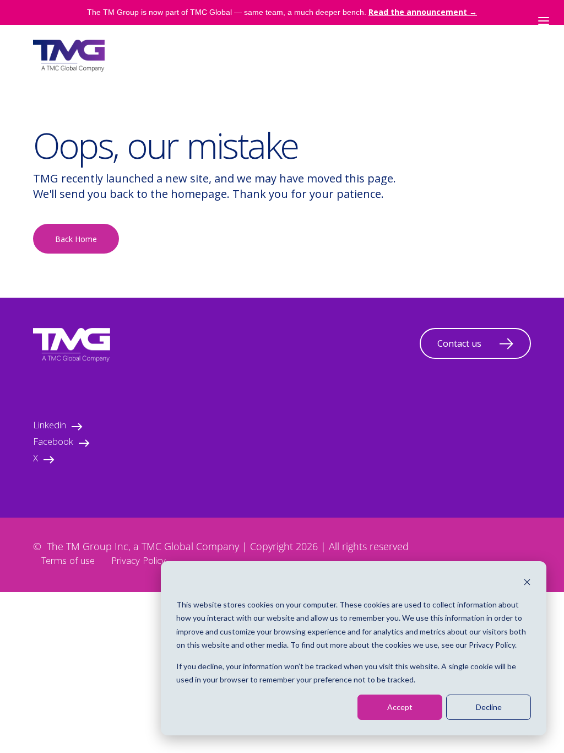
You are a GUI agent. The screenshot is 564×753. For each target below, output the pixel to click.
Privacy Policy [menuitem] (138, 562)
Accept (400, 707)
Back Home (76, 239)
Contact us (459, 343)
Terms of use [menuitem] (68, 562)
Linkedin (49, 426)
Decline (489, 707)
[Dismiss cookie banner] (527, 583)
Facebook (53, 443)
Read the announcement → (422, 12)
